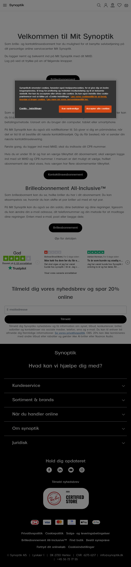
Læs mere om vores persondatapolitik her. (67, 100)
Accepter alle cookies (98, 109)
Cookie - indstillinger (30, 109)
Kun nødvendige (70, 109)
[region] (65, 99)
